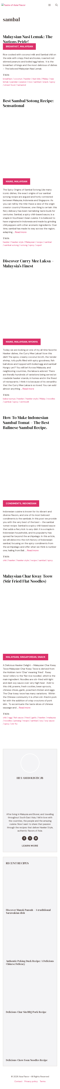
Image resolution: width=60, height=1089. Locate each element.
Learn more (30, 845)
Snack (41, 657)
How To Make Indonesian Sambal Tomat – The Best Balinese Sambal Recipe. (26, 422)
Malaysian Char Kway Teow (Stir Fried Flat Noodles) (28, 578)
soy (41, 720)
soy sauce (49, 720)
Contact (18, 1081)
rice (30, 82)
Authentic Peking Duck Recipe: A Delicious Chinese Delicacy (30, 962)
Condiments (13, 503)
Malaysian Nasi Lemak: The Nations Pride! (27, 39)
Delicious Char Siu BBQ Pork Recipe (26, 1012)
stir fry (14, 723)
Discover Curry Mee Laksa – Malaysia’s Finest (28, 263)
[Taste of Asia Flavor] (13, 5)
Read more (21, 232)
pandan (14, 82)
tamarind (21, 85)
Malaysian (26, 46)
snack (45, 82)
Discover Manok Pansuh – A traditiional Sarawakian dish (28, 911)
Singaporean (28, 657)
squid (39, 245)
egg (10, 717)
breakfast (7, 78)
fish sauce (18, 717)
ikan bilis (37, 78)
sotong (24, 245)
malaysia (51, 717)
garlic (34, 717)
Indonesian (29, 503)
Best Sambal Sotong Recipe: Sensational (28, 103)
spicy (52, 82)
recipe (40, 242)
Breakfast (12, 46)
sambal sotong (11, 245)
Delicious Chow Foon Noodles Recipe (26, 1060)
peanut (23, 82)
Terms (43, 1081)
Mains (9, 181)
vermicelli (24, 401)
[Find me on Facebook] (24, 838)
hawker (27, 78)
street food (9, 85)
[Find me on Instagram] (36, 838)
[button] (56, 5)
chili (5, 560)
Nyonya (33, 341)
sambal (37, 82)
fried (27, 717)
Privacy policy (31, 1081)
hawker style (17, 242)
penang (17, 720)
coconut (18, 78)
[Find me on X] (30, 838)
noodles (51, 398)
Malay (45, 78)
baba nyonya (9, 398)
